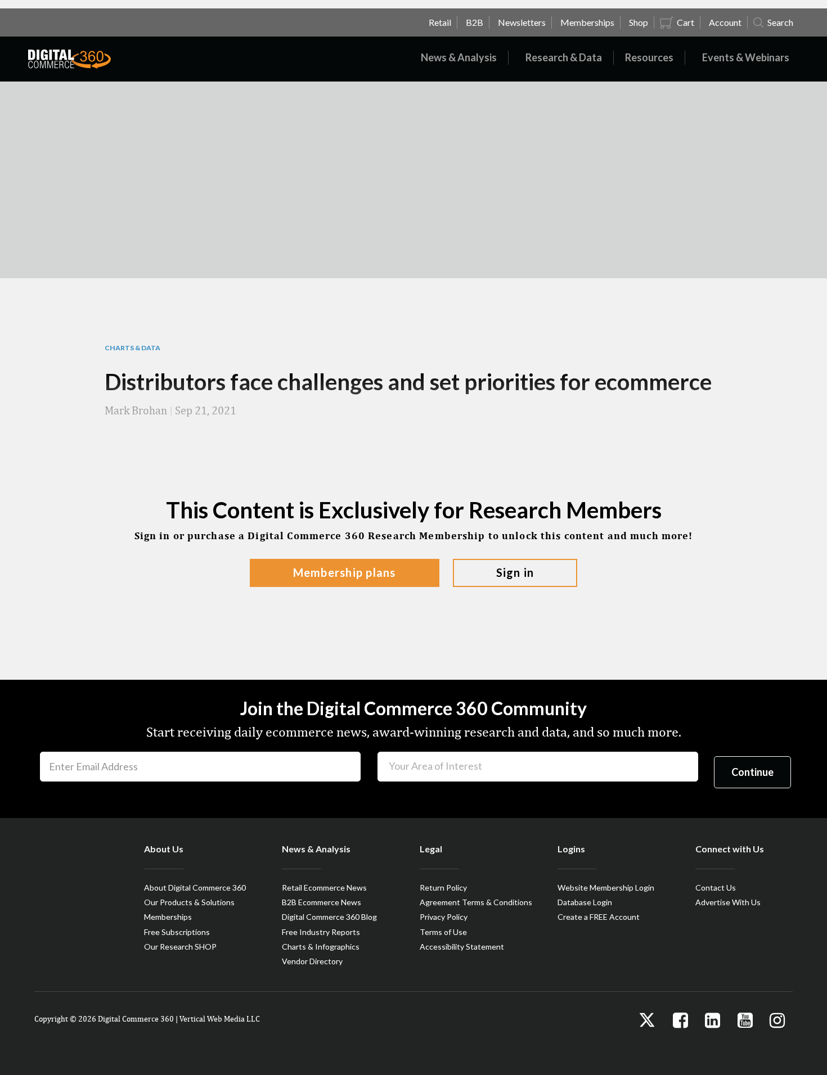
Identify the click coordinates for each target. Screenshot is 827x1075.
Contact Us (715, 887)
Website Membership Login (606, 887)
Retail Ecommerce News (324, 887)
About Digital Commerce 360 (195, 887)
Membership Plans (344, 572)
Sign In (515, 572)
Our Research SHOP (180, 946)
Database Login (585, 902)
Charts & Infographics (320, 946)
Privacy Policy (444, 917)
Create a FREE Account (599, 917)
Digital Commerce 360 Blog (329, 917)
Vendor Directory (312, 961)
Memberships (168, 917)
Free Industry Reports (321, 932)
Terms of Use (443, 932)
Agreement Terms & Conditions (476, 902)
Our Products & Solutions (189, 902)
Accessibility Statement (462, 946)
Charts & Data (132, 348)
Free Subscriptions (177, 932)
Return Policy (443, 887)
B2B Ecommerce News (321, 902)
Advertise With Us (728, 902)
